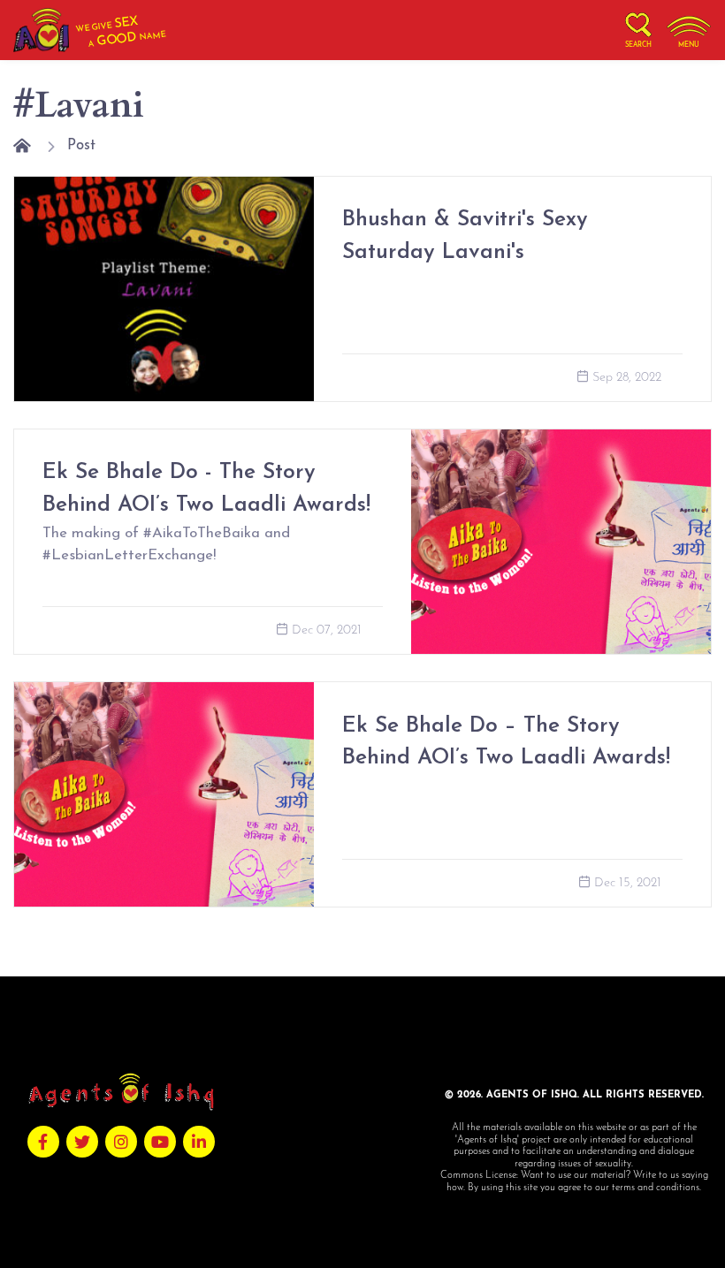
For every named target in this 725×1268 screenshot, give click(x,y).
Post (81, 145)
